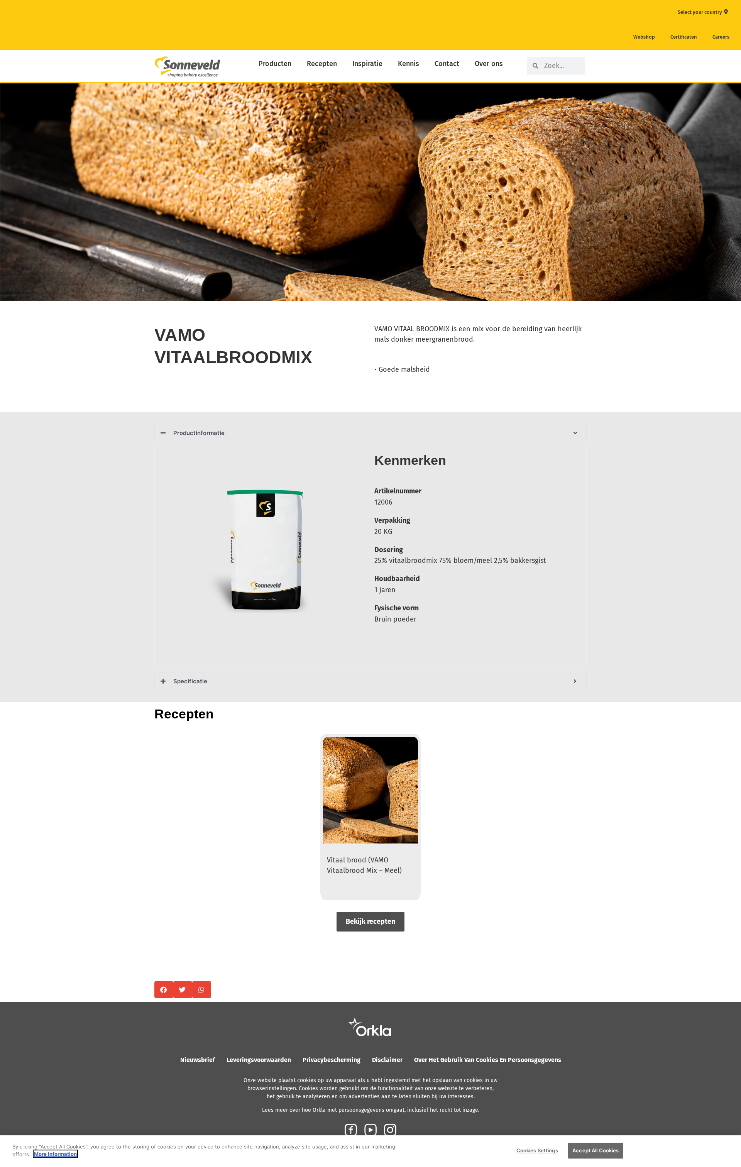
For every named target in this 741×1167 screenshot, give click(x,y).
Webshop (644, 37)
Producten (275, 63)
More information (55, 1154)
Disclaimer (387, 1060)
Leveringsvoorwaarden (259, 1060)
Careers (720, 37)
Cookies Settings (537, 1150)
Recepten (322, 63)
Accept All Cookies (595, 1150)
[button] (163, 989)
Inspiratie (367, 63)
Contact (447, 63)
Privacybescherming (331, 1060)
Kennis (408, 63)
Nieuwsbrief (197, 1060)
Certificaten (683, 37)
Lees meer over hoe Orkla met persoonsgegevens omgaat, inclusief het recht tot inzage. (370, 1110)
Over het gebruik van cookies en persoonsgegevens (487, 1060)
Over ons (489, 63)
